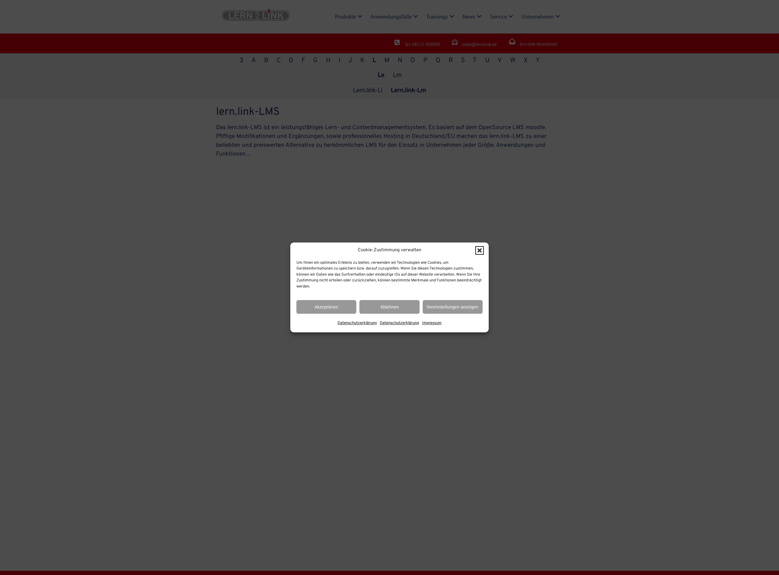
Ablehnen (389, 307)
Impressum (432, 323)
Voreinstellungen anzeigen (452, 307)
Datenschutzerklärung (357, 323)
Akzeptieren (326, 307)
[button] (480, 251)
